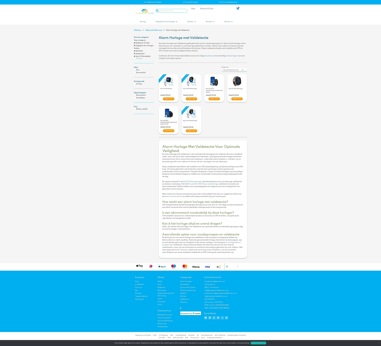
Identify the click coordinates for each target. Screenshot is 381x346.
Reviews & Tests (206, 9)
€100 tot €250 (142, 109)
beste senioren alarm (173, 196)
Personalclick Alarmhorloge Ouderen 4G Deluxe (214, 90)
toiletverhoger (231, 56)
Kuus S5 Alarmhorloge (190, 120)
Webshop (137, 30)
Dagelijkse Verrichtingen (145, 45)
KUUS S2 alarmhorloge (192, 181)
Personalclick (141, 72)
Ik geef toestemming (258, 343)
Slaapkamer (140, 54)
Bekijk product (168, 98)
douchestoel (209, 56)
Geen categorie (140, 40)
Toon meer (139, 58)
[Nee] (379, 343)
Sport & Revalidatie (143, 56)
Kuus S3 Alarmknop (166, 88)
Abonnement (141, 95)
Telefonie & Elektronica (153, 30)
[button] (166, 22)
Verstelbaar (140, 98)
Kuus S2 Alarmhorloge (235, 88)
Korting (139, 84)
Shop (193, 9)
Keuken (136, 48)
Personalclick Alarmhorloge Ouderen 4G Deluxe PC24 (168, 122)
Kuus (137, 70)
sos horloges (230, 242)
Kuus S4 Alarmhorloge (190, 88)
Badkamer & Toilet (142, 43)
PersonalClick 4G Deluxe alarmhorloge (203, 184)
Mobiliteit (139, 51)
